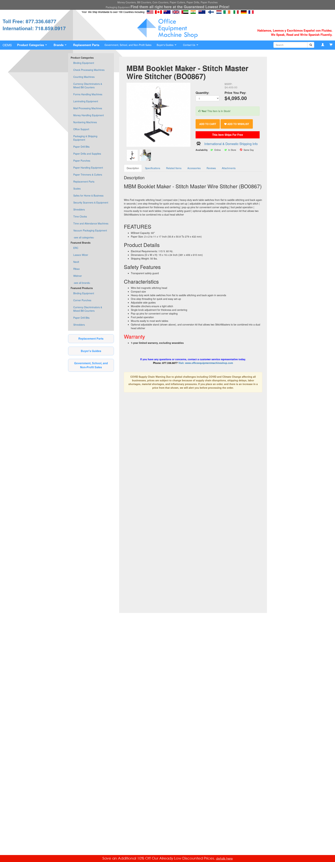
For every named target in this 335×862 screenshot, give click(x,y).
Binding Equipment (83, 63)
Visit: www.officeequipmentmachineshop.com (205, 363)
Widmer (77, 276)
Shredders (79, 209)
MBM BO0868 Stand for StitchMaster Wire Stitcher (175, 559)
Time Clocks (80, 216)
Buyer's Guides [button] (165, 45)
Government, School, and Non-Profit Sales (128, 45)
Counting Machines (84, 77)
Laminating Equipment (85, 101)
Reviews (211, 168)
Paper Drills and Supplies (87, 153)
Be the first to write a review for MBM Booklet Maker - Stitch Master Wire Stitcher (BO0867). (180, 586)
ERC (75, 248)
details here (224, 858)
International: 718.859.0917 (34, 28)
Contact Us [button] (189, 45)
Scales (77, 188)
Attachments (229, 168)
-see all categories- (83, 237)
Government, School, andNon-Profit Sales (91, 365)
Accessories (194, 168)
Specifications (152, 168)
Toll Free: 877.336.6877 (29, 21)
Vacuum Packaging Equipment (90, 230)
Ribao (76, 269)
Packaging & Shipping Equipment (85, 137)
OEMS (7, 45)
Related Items (173, 168)
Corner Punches (82, 300)
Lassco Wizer (80, 255)
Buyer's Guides (91, 351)
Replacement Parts (83, 181)
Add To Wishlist (238, 124)
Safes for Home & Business (88, 195)
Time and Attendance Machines (90, 223)
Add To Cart (207, 124)
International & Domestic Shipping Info (231, 143)
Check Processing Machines (89, 70)
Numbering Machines (85, 122)
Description (133, 168)
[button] (32, 45)
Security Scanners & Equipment (90, 202)
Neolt (76, 262)
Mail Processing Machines (87, 108)
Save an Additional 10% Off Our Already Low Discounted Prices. (159, 858)
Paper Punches (81, 160)
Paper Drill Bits (81, 146)
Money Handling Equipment (88, 115)
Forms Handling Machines (87, 94)
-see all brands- (82, 282)
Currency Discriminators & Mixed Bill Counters (87, 85)
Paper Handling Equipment (88, 167)
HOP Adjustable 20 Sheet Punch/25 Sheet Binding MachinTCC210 (139, 505)
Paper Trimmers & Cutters (87, 174)
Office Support (81, 129)
